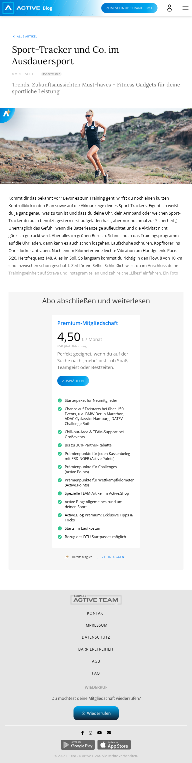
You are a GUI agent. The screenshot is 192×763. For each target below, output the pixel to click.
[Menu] (186, 8)
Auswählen (73, 381)
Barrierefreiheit (96, 649)
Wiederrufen (99, 713)
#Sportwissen (51, 74)
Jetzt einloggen (111, 557)
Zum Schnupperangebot (129, 8)
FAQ (96, 673)
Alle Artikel (27, 36)
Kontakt (96, 613)
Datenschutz (96, 637)
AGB (96, 661)
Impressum (96, 625)
